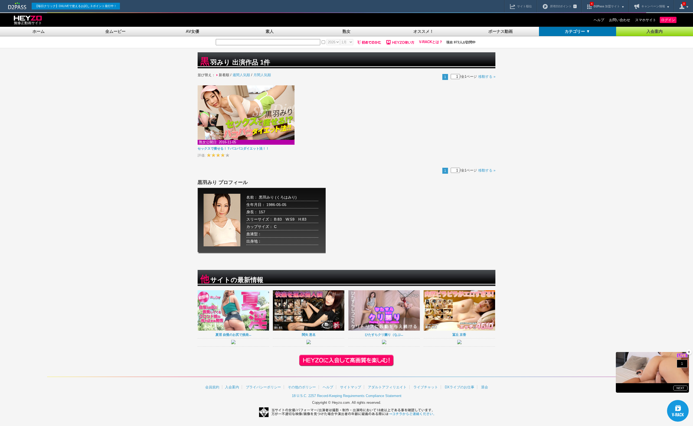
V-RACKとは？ (431, 42)
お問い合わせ (619, 20)
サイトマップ (350, 387)
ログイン (668, 20)
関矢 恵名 (309, 334)
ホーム (38, 31)
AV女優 (192, 31)
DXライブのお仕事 (459, 387)
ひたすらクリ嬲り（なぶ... (384, 334)
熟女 (346, 31)
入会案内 (654, 31)
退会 (484, 387)
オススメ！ (423, 31)
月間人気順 (262, 75)
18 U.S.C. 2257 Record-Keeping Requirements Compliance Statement (346, 396)
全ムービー (115, 31)
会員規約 (212, 387)
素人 (270, 31)
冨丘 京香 (459, 334)
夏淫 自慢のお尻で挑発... (233, 334)
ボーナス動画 (500, 31)
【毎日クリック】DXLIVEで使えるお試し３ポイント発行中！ (76, 6)
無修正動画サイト (28, 23)
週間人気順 (241, 75)
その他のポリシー (302, 387)
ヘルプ (599, 20)
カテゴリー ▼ (577, 31)
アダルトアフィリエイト (387, 387)
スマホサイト (645, 20)
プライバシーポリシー (263, 387)
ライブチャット (425, 387)
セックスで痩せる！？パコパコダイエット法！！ (233, 148)
